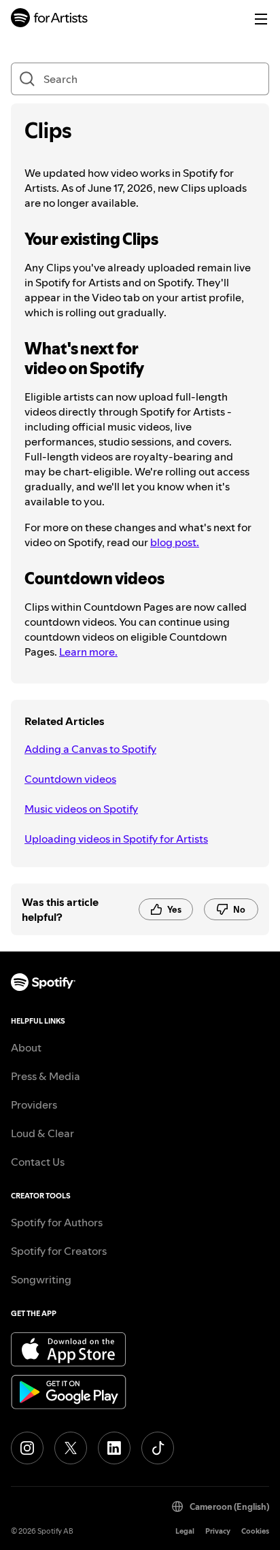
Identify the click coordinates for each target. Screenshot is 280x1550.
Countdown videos (70, 778)
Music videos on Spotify (81, 808)
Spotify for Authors (57, 1222)
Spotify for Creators (59, 1250)
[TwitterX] (70, 1448)
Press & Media (45, 1075)
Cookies (255, 1531)
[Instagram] (27, 1448)
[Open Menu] (261, 19)
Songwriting (41, 1279)
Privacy (217, 1531)
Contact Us (38, 1161)
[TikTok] (157, 1448)
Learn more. (88, 651)
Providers (34, 1104)
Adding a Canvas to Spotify (90, 748)
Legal (184, 1531)
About (26, 1047)
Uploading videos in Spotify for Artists (116, 838)
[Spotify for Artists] (49, 19)
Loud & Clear (42, 1133)
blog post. (174, 542)
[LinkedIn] (114, 1448)
